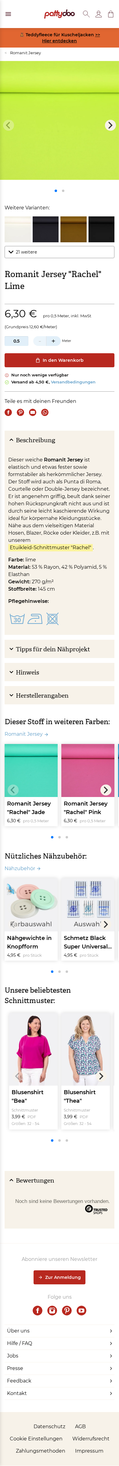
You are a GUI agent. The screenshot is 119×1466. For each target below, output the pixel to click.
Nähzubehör (20, 868)
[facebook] (37, 1310)
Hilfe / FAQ (19, 1343)
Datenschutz (49, 1426)
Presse (15, 1368)
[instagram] (52, 1310)
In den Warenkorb (63, 360)
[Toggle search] (86, 14)
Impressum (89, 1451)
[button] (110, 14)
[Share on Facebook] (8, 412)
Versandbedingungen (73, 381)
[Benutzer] (98, 14)
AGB (80, 1426)
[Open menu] (8, 14)
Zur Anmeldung (63, 1277)
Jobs (12, 1356)
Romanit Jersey (23, 52)
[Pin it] (20, 412)
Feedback (19, 1381)
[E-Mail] (32, 412)
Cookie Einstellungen (36, 1439)
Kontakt (17, 1393)
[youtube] (81, 1310)
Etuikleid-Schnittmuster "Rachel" (50, 547)
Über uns (18, 1331)
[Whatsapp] (45, 412)
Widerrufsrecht (91, 1439)
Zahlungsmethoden (40, 1451)
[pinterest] (67, 1310)
